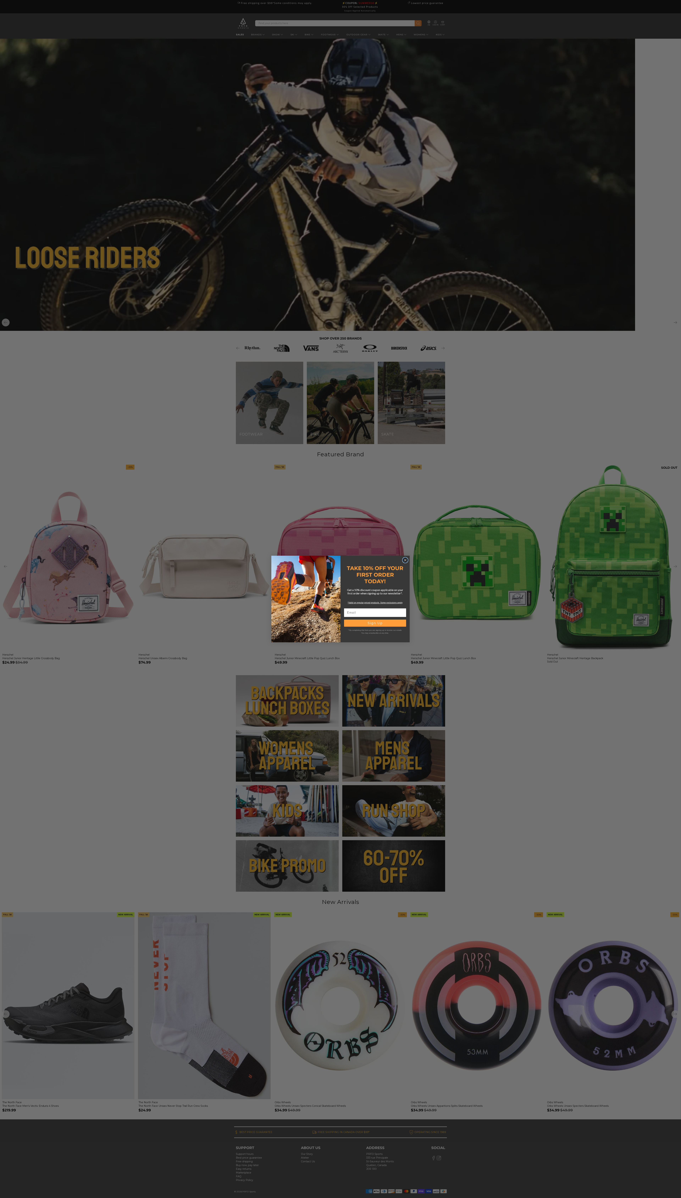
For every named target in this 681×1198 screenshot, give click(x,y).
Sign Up (375, 623)
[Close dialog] (405, 560)
